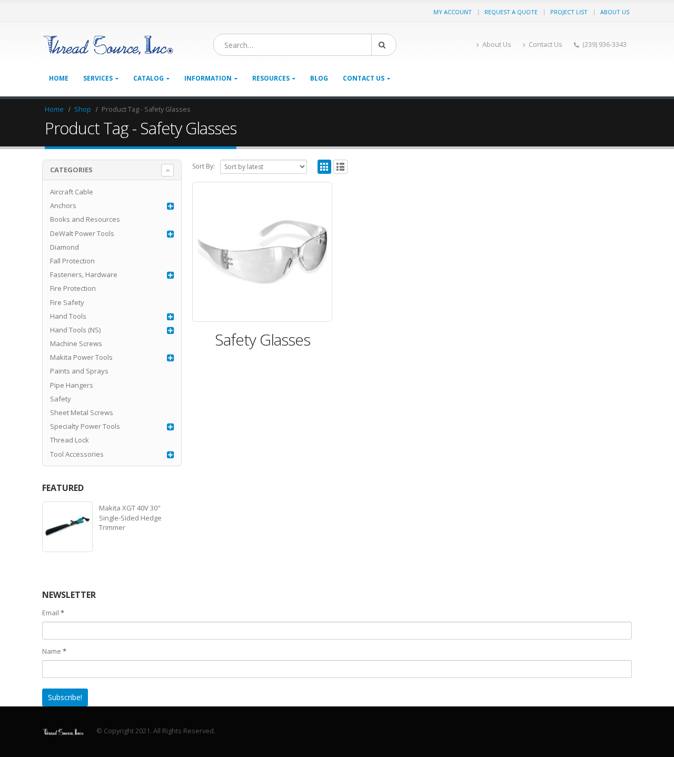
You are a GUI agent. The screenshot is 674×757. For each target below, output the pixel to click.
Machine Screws (76, 343)
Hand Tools (68, 316)
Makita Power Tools (81, 357)
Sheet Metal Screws (81, 412)
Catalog (148, 78)
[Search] (384, 44)
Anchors (63, 205)
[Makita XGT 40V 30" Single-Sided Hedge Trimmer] (67, 527)
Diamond (64, 247)
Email (53, 612)
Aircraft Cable (71, 191)
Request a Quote (511, 12)
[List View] (340, 167)
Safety (60, 399)
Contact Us (545, 44)
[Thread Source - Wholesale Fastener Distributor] (108, 45)
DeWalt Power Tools (82, 233)
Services (98, 78)
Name (54, 651)
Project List (569, 12)
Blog (319, 78)
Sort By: (203, 166)
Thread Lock (69, 440)
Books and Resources (85, 219)
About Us (614, 12)
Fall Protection (72, 261)
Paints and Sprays (79, 371)
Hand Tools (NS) (75, 330)
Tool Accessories (77, 454)
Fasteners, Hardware (83, 274)
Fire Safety (67, 302)
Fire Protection (73, 288)
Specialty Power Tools (85, 426)
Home (58, 78)
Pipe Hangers (71, 385)
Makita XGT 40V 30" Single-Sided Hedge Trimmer (130, 517)
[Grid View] (325, 167)
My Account (452, 12)
